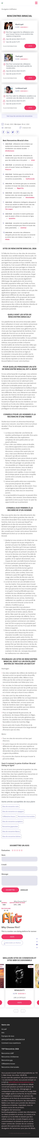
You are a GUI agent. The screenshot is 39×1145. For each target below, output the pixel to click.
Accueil (4, 1029)
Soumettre (10, 890)
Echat (33, 160)
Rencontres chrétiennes (10, 1057)
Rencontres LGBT (8, 1053)
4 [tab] (37, 947)
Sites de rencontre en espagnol (13, 811)
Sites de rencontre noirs (10, 806)
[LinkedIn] (8, 132)
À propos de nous (8, 1036)
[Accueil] (2, 3)
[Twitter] (13, 132)
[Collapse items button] (19, 116)
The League (9, 209)
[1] (13, 850)
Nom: (4, 855)
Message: (5, 874)
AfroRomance (9, 151)
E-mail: (4, 865)
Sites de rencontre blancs (11, 831)
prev (16, 1010)
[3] (17, 850)
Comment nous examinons (11, 1043)
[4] (19, 850)
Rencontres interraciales (26, 816)
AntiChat (23, 228)
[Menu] (36, 3)
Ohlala (7, 239)
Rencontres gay (7, 1060)
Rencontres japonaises (10, 826)
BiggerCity (20, 188)
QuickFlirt (12, 218)
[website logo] (8, 25)
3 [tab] (37, 944)
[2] (15, 850)
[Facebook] (3, 132)
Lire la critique (20, 998)
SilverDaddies (30, 197)
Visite (30, 46)
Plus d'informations (10, 46)
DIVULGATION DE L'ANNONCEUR (13, 1039)
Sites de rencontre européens (12, 821)
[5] (22, 850)
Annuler (24, 890)
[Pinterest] (17, 132)
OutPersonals (30, 179)
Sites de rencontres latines (11, 836)
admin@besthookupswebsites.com (21, 1082)
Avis (3, 1033)
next (23, 1010)
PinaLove (8, 169)
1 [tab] (37, 938)
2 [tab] (37, 941)
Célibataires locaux (8, 816)
